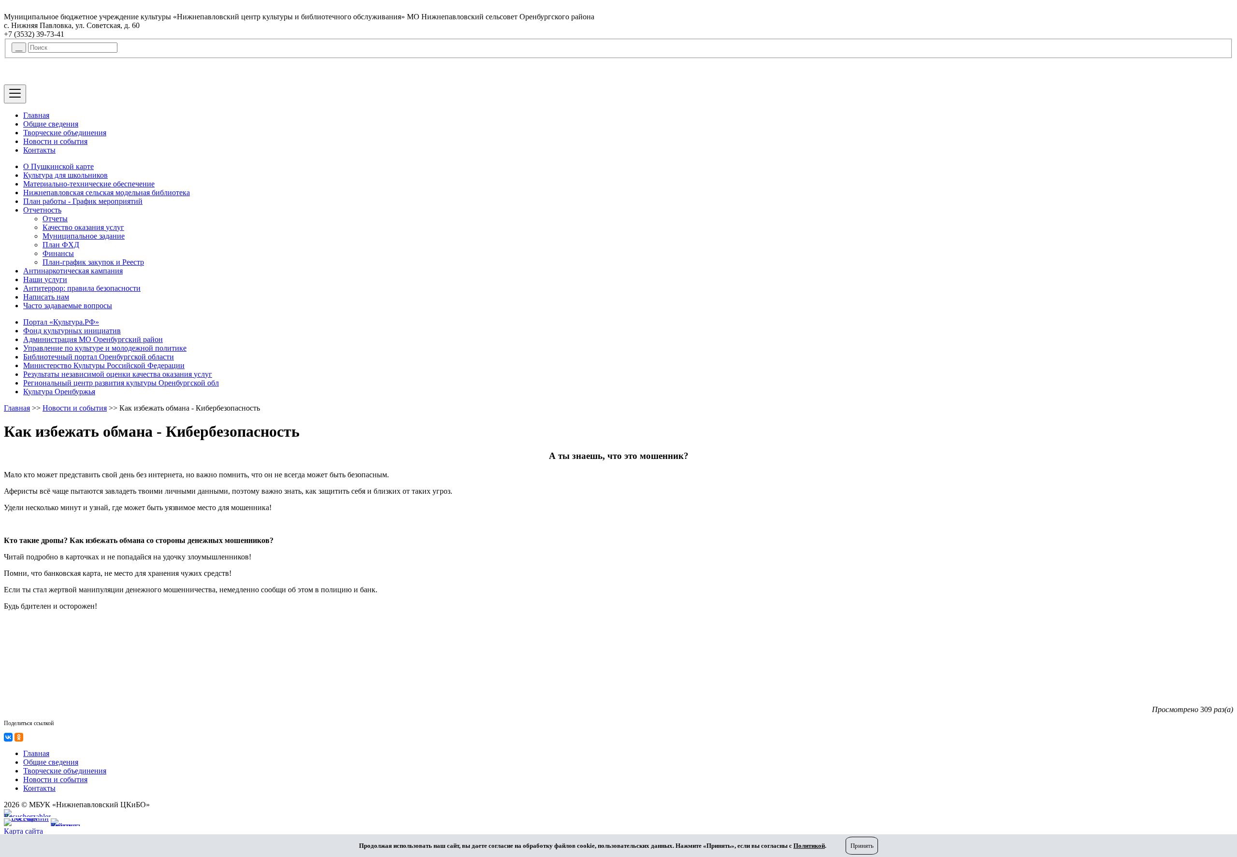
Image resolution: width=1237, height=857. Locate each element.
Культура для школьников (65, 175)
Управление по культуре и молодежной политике (105, 348)
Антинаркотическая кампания (73, 271)
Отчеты (55, 218)
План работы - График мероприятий (83, 201)
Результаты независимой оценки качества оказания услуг (117, 374)
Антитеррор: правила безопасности (82, 288)
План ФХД (61, 245)
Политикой (809, 845)
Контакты (39, 150)
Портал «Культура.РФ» (61, 322)
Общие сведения (50, 124)
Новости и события (55, 141)
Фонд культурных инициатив (72, 331)
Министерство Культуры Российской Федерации (104, 365)
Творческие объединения (64, 133)
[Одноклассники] (18, 737)
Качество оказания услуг (83, 227)
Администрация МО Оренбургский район (93, 339)
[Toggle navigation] (15, 94)
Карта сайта (23, 831)
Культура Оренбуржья (59, 391)
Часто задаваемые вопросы (67, 305)
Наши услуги (45, 279)
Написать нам (46, 297)
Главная (36, 115)
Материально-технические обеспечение (89, 184)
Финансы (58, 253)
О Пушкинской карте (58, 166)
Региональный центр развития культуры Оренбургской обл (121, 383)
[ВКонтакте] (8, 737)
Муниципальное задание (84, 236)
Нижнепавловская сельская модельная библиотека (106, 192)
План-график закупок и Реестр (93, 262)
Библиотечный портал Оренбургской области (98, 357)
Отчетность (42, 210)
